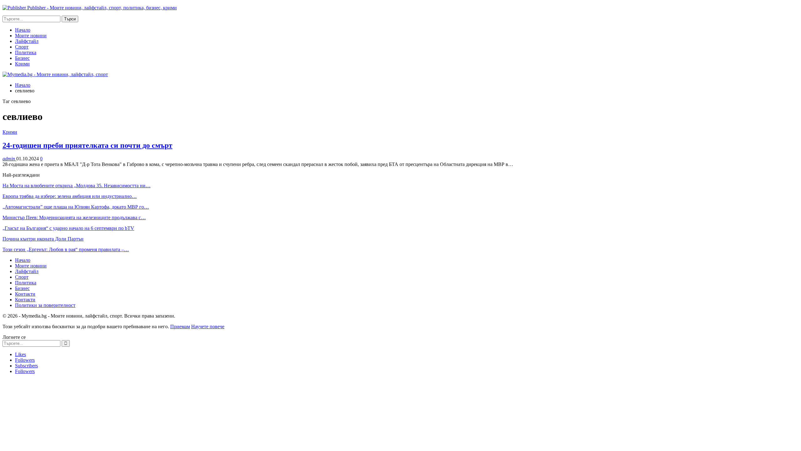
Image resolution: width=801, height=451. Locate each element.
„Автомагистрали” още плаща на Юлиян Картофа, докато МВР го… (76, 207)
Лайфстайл (26, 41)
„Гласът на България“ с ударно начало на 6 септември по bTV (68, 228)
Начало (22, 30)
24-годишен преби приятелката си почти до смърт (87, 145)
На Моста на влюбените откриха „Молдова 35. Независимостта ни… (77, 185)
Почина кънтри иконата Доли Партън (43, 238)
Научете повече (207, 326)
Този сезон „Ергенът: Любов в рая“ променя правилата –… (66, 249)
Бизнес (22, 58)
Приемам (180, 326)
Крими (22, 63)
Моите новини (31, 35)
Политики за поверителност (45, 305)
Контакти (25, 294)
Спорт (21, 46)
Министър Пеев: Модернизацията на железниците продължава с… (74, 217)
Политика (25, 52)
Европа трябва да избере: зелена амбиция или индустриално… (70, 196)
